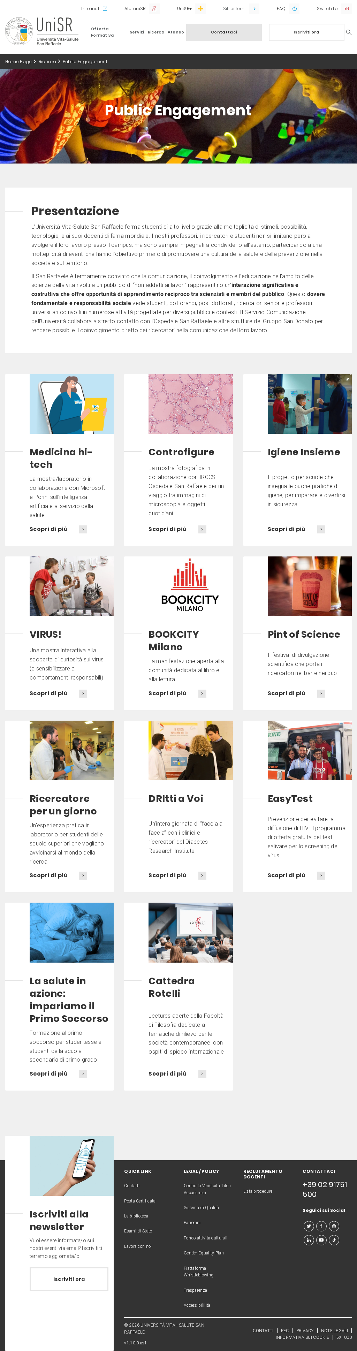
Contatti (131, 1185)
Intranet (90, 9)
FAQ (281, 9)
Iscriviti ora (307, 32)
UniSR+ (184, 9)
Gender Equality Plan (204, 1253)
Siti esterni (234, 9)
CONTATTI (263, 1330)
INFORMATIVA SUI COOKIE (302, 1337)
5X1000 (344, 1337)
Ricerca (156, 32)
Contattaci (224, 32)
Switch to (327, 9)
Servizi (137, 32)
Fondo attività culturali (205, 1238)
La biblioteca (136, 1216)
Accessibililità (197, 1305)
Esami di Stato (138, 1231)
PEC (285, 1330)
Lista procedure (258, 1191)
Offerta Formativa (102, 32)
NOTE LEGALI (334, 1330)
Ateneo (176, 32)
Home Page (18, 61)
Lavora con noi (138, 1246)
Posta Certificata (139, 1201)
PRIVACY (305, 1330)
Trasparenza (195, 1290)
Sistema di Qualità (201, 1207)
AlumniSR (134, 9)
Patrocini (192, 1222)
